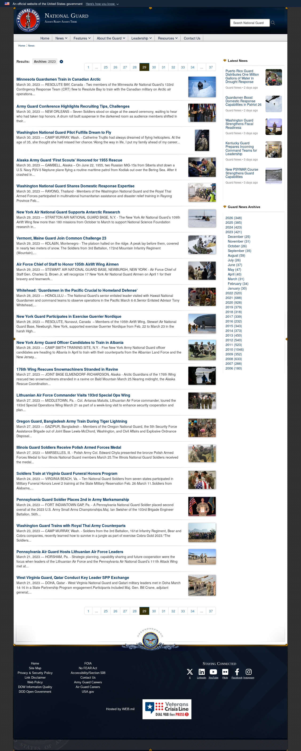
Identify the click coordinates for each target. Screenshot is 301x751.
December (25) (239, 236)
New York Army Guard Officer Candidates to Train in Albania (69, 342)
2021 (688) (234, 297)
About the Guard (109, 38)
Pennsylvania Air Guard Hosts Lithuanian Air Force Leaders (69, 551)
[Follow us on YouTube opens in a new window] (213, 673)
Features (80, 38)
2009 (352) (234, 354)
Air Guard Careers (88, 687)
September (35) (239, 250)
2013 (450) (234, 335)
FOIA (88, 663)
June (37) (235, 264)
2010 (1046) (235, 349)
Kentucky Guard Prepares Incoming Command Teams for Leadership (241, 148)
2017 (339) (234, 316)
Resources (166, 38)
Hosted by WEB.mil (120, 709)
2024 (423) (234, 227)
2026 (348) (234, 217)
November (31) (239, 241)
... (96, 67)
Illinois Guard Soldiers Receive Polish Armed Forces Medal (68, 447)
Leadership (139, 38)
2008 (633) (234, 358)
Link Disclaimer (35, 677)
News (59, 38)
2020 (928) (234, 302)
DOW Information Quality (35, 687)
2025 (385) (234, 222)
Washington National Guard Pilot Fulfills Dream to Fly (63, 132)
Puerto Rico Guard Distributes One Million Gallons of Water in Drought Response (242, 76)
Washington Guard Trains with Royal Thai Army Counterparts (71, 525)
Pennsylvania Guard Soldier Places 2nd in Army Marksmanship (72, 499)
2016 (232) (234, 321)
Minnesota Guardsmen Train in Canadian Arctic (58, 79)
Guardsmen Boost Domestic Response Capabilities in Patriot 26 (243, 101)
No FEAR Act (88, 668)
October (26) (237, 246)
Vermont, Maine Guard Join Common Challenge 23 (61, 238)
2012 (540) (234, 340)
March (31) (236, 278)
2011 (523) (234, 344)
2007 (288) (234, 363)
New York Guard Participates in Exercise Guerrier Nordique (68, 316)
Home (44, 38)
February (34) (238, 283)
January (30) (237, 288)
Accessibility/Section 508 (88, 673)
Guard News (234, 87)
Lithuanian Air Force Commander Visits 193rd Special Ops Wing (73, 395)
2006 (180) (234, 368)
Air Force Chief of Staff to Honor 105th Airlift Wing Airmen (67, 264)
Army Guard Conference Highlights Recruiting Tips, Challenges (73, 106)
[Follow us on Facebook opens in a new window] (237, 673)
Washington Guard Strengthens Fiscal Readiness (239, 124)
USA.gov (88, 691)
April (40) (235, 274)
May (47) (234, 269)
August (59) (236, 255)
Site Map (35, 668)
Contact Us (192, 38)
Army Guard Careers (88, 682)
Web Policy (35, 682)
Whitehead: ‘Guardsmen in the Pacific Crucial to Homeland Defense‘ (77, 290)
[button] (103, 3)
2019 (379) (234, 307)
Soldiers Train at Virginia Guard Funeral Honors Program (66, 473)
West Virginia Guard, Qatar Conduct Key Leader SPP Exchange (72, 577)
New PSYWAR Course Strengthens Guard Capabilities (242, 173)
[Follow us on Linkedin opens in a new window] (202, 673)
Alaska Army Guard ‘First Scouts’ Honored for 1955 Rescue (69, 160)
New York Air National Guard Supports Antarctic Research (68, 212)
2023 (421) (234, 231)
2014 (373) (234, 330)
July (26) (234, 260)
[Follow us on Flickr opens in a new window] (225, 673)
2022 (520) (234, 293)
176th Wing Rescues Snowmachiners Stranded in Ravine (67, 369)
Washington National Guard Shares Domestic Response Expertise (75, 186)
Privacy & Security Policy (35, 673)
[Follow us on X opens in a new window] (190, 673)
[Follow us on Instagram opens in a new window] (249, 673)
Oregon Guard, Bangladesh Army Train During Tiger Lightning (71, 421)
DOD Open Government (35, 691)
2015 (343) (234, 325)
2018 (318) (234, 311)
